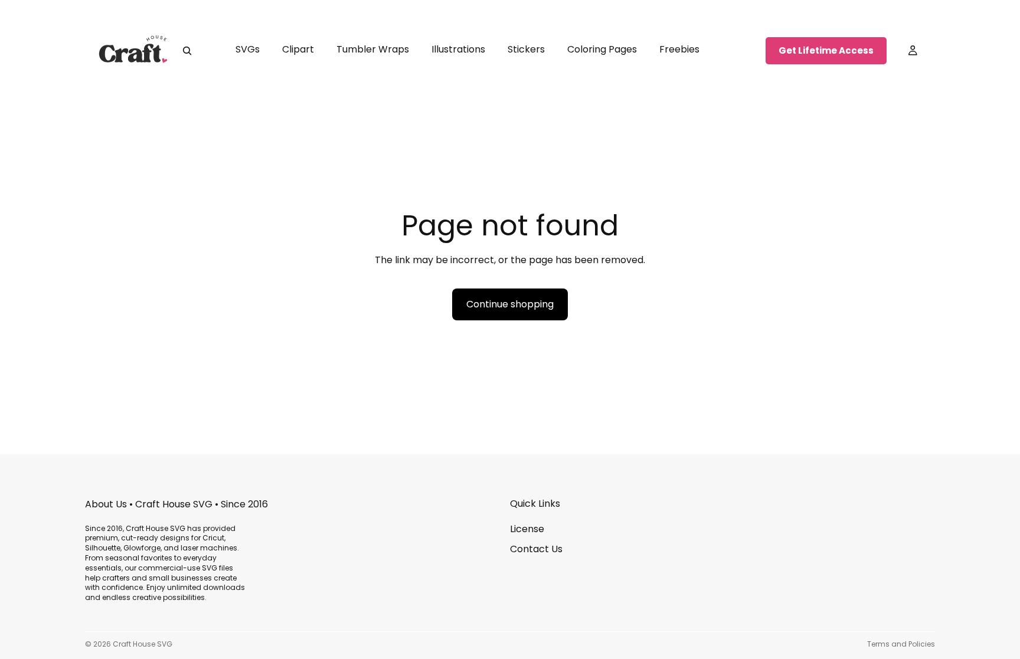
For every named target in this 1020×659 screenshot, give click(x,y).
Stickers (526, 49)
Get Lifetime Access (826, 50)
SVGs (248, 49)
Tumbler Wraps (372, 49)
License (527, 529)
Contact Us (536, 549)
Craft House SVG (142, 644)
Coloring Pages (602, 49)
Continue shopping (510, 304)
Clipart (298, 49)
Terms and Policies (901, 644)
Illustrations (458, 49)
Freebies (679, 49)
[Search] (187, 51)
